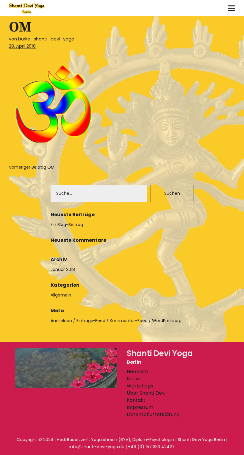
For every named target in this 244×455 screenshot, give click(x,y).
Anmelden (61, 321)
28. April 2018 (22, 46)
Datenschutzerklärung (153, 414)
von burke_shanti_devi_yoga (41, 39)
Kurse (133, 378)
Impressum (140, 407)
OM (31, 167)
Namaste (137, 371)
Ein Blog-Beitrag (67, 225)
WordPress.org (167, 321)
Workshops (140, 385)
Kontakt (136, 400)
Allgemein (61, 295)
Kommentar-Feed (129, 321)
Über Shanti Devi (146, 393)
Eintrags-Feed (90, 321)
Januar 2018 (63, 269)
